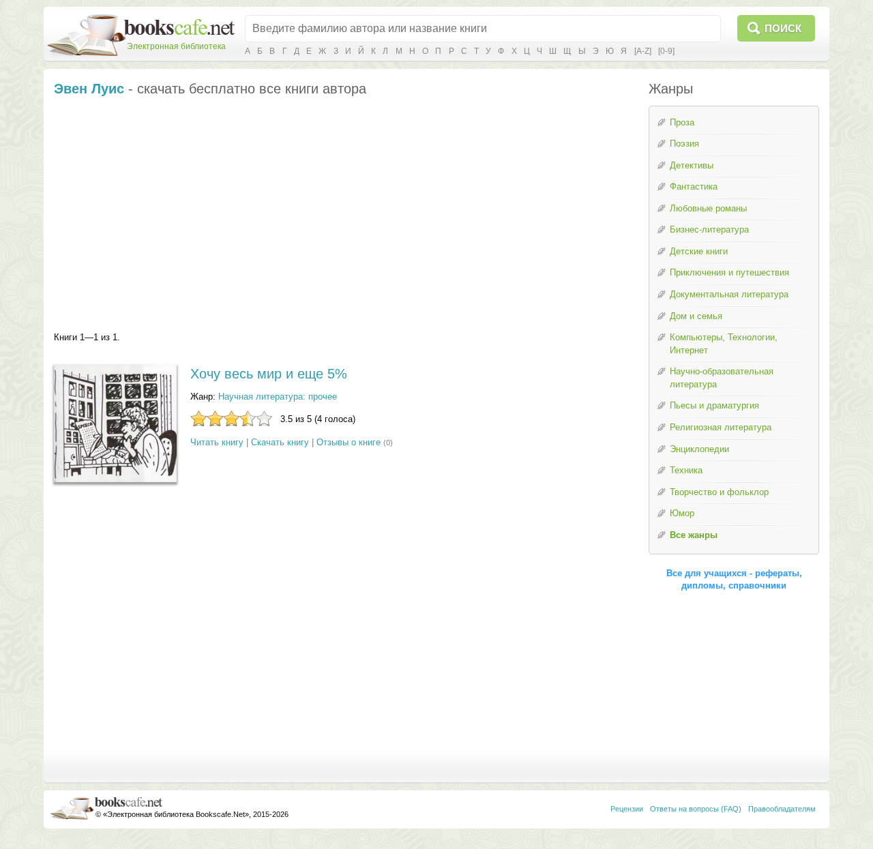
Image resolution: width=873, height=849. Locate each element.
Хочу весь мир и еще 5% (268, 373)
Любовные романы (708, 208)
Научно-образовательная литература (721, 377)
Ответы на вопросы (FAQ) (695, 809)
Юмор (682, 513)
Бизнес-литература (709, 229)
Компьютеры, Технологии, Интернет (724, 343)
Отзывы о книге (348, 442)
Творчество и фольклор (719, 492)
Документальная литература (729, 294)
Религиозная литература (720, 427)
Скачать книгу (280, 442)
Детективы (691, 165)
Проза (682, 122)
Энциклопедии (699, 449)
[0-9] (666, 51)
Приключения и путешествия (729, 272)
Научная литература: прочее (277, 396)
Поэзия (684, 143)
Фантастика (693, 186)
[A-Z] (642, 51)
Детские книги (699, 251)
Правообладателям (782, 809)
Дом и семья (696, 316)
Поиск (783, 28)
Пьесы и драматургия (714, 405)
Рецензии (626, 809)
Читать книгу (216, 442)
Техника (686, 470)
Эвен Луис (89, 88)
